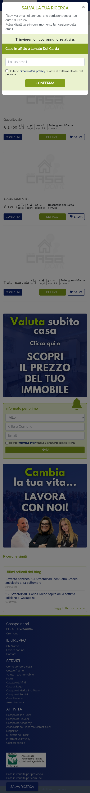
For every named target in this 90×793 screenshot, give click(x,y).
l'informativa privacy (32, 71)
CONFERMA (45, 83)
